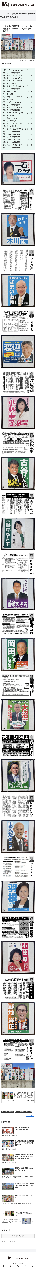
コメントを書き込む (18, 1236)
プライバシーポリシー (18, 1263)
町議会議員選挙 (20, 1111)
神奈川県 (29, 1111)
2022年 (5, 1111)
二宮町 (12, 1111)
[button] (32, 636)
